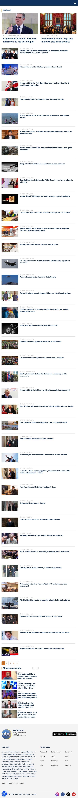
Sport (53, 756)
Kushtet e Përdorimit (16, 783)
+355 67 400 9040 (19, 735)
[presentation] (34, 668)
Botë (41, 765)
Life (66, 761)
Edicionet (68, 752)
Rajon (42, 761)
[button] (4, 794)
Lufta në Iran (56, 752)
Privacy (5, 783)
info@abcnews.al (19, 733)
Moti (66, 756)
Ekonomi (54, 761)
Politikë (42, 756)
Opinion (68, 765)
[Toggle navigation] (74, 2)
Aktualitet (43, 752)
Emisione (54, 765)
